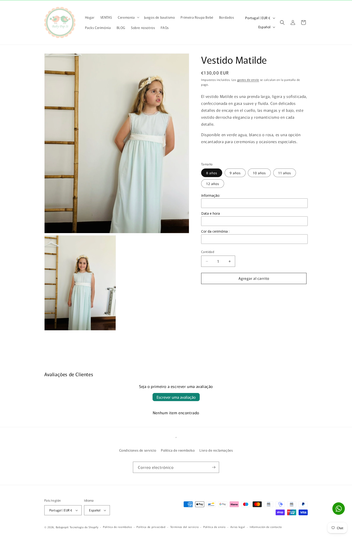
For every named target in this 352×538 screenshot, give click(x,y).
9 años (235, 173)
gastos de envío (248, 80)
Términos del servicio (184, 527)
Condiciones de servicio (137, 450)
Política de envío (214, 527)
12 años (212, 183)
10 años (259, 173)
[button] (128, 17)
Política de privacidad (150, 527)
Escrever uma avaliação (176, 397)
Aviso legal (237, 527)
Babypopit (63, 527)
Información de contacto (266, 527)
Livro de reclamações (216, 450)
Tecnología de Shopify (84, 527)
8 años (211, 173)
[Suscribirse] (213, 467)
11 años (284, 173)
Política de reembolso (178, 450)
